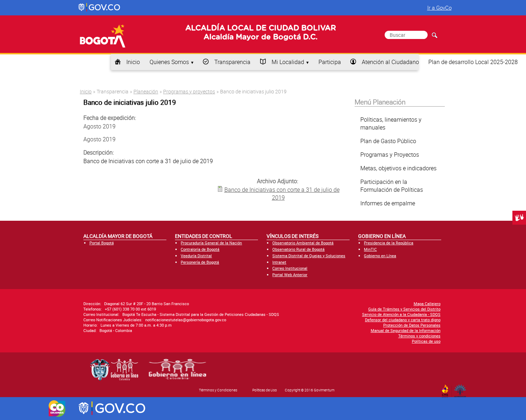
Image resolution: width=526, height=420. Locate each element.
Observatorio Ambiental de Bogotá (302, 242)
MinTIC (370, 249)
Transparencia (232, 62)
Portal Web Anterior (289, 274)
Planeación (145, 91)
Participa (329, 62)
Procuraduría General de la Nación (211, 242)
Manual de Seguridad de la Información (405, 330)
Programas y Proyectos (389, 154)
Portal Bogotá (101, 242)
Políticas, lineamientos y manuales (391, 123)
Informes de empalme (387, 203)
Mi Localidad (288, 62)
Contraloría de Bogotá (200, 249)
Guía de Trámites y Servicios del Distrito (404, 309)
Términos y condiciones (419, 335)
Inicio (133, 62)
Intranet (279, 262)
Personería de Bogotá (200, 262)
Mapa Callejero (427, 303)
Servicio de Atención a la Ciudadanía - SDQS (401, 314)
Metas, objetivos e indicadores (398, 168)
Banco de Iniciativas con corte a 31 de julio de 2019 (282, 193)
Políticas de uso (426, 341)
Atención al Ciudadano (390, 62)
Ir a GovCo (439, 7)
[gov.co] (100, 7)
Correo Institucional (289, 268)
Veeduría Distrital (196, 255)
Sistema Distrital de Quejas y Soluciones (308, 255)
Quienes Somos (169, 62)
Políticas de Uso (264, 389)
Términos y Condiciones (218, 389)
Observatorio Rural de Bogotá (298, 249)
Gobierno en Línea (380, 255)
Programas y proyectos (189, 91)
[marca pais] (57, 408)
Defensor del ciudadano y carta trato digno (402, 319)
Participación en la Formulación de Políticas (391, 186)
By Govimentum (461, 388)
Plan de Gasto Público (388, 141)
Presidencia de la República (388, 242)
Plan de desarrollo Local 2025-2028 (473, 62)
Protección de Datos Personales (411, 325)
